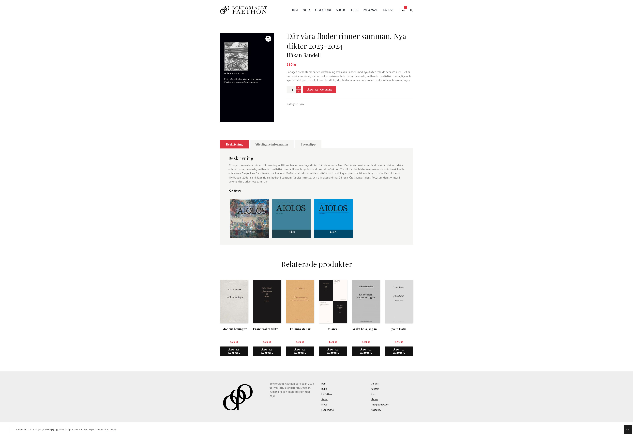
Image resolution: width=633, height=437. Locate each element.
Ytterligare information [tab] (272, 144)
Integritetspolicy (380, 404)
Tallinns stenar (300, 329)
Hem (295, 10)
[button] (268, 39)
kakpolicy (111, 429)
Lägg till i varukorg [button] (234, 351)
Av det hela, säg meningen (370, 329)
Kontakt (375, 388)
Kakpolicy (376, 409)
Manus (374, 399)
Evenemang (370, 10)
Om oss (388, 10)
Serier (340, 10)
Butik (306, 10)
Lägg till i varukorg (319, 89)
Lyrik (301, 104)
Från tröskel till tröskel (269, 329)
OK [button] (628, 429)
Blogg (354, 10)
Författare (323, 10)
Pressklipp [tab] (308, 144)
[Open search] (411, 10)
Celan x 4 (333, 329)
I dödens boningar (234, 329)
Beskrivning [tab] (234, 144)
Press (374, 394)
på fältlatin (399, 329)
